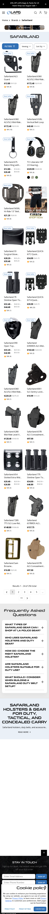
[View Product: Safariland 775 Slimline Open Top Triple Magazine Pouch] (36, 460)
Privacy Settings (25, 909)
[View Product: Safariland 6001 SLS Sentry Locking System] (36, 374)
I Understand (40, 909)
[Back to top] (44, 853)
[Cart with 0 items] (45, 12)
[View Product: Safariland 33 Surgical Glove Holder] (13, 237)
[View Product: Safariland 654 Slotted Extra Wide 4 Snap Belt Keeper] (13, 460)
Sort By (39, 47)
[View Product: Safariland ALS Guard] (13, 62)
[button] (28, 177)
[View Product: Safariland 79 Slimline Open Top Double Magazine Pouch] (13, 283)
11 (21, 598)
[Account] (40, 13)
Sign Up (41, 876)
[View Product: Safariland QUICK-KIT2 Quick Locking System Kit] (36, 237)
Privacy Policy (17, 898)
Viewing (25, 46)
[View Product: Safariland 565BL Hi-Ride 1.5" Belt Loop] (13, 194)
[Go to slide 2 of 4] (3, 4)
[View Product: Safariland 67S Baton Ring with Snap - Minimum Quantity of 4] (13, 148)
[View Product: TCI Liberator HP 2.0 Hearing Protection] (36, 148)
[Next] (27, 598)
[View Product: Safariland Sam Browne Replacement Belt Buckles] (13, 549)
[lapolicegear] (14, 13)
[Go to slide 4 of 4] (45, 4)
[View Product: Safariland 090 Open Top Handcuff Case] (13, 328)
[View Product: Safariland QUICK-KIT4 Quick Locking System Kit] (36, 283)
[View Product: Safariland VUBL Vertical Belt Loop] (36, 105)
